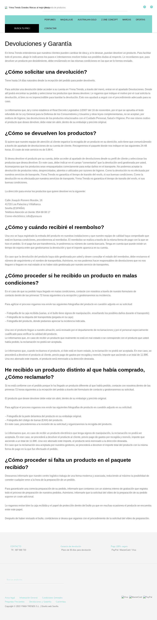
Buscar (60, 579)
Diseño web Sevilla (49, 606)
